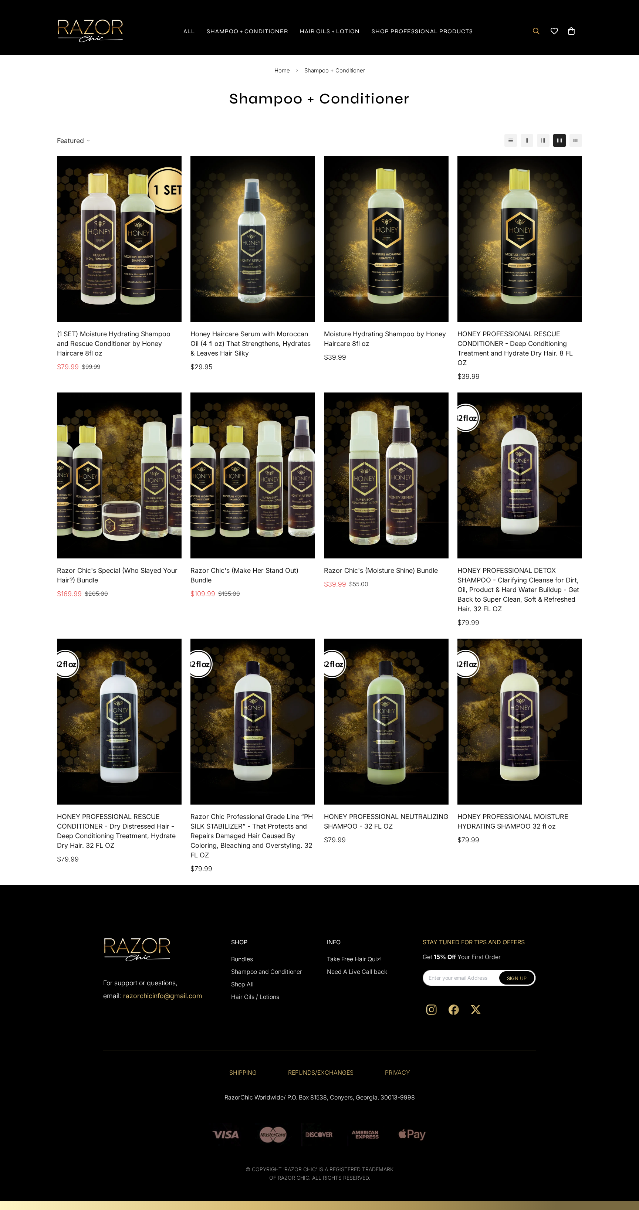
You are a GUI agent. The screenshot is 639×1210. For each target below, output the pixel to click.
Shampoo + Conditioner (247, 31)
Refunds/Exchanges (321, 1072)
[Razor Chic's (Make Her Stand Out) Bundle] (252, 475)
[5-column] (575, 140)
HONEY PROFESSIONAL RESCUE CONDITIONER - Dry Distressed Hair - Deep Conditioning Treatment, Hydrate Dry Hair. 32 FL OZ (116, 831)
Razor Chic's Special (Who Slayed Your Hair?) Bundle (117, 575)
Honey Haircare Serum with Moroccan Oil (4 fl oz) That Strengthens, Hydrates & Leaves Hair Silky (250, 343)
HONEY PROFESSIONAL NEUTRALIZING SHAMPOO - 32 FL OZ (386, 821)
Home (282, 70)
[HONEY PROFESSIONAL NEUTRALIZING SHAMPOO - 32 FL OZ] (386, 722)
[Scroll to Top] (624, 1169)
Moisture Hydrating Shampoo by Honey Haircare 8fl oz (385, 338)
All (189, 31)
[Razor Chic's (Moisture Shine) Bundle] (386, 475)
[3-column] (543, 140)
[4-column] (559, 140)
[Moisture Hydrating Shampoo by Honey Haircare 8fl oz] (386, 239)
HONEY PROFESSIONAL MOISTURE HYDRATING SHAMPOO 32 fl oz (512, 821)
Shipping (243, 1072)
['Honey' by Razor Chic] (90, 31)
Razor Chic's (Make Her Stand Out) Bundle (244, 575)
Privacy (397, 1072)
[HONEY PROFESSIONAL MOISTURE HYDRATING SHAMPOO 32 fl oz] (519, 722)
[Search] (536, 31)
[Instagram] (431, 1010)
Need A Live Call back (357, 971)
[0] (571, 31)
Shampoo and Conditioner (266, 971)
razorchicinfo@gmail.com (162, 995)
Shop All (242, 984)
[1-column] (510, 140)
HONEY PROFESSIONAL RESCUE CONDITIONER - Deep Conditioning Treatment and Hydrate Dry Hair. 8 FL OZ (515, 348)
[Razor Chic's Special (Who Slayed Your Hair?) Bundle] (119, 475)
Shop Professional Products (422, 31)
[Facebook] (454, 1010)
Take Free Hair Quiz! (354, 959)
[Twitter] (476, 1010)
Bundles (242, 959)
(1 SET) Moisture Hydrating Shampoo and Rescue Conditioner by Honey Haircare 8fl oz (113, 343)
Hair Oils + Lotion (330, 31)
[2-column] (527, 140)
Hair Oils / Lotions (255, 996)
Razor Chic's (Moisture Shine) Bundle (381, 570)
